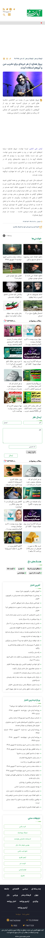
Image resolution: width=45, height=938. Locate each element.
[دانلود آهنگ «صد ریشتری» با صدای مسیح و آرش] (32, 249)
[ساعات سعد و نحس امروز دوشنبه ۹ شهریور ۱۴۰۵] (12, 249)
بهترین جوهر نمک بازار (22, 845)
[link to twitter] (7, 9)
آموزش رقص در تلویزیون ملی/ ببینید (27, 591)
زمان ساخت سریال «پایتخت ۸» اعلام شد (26, 673)
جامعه (6, 889)
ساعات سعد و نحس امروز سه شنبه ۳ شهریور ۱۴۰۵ (22, 766)
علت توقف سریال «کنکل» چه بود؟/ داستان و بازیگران (22, 640)
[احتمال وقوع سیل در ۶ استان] (32, 305)
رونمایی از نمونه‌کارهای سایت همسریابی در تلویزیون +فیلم (22, 597)
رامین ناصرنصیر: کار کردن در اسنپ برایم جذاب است (22, 615)
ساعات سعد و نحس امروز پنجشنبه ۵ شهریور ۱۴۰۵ (22, 745)
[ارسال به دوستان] (7, 59)
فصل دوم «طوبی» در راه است (30, 762)
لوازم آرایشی (22, 870)
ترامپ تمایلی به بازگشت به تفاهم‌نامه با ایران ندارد (22, 791)
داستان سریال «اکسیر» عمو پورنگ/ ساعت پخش (24, 718)
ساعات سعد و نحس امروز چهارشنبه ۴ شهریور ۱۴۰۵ (22, 770)
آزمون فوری (22, 857)
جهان (36, 895)
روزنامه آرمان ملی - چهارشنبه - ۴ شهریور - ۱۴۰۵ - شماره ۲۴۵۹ (23, 739)
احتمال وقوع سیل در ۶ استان (34, 314)
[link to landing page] (34, 12)
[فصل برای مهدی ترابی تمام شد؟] (12, 268)
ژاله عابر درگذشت (33, 652)
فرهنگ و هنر (38, 59)
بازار (8, 895)
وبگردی (35, 901)
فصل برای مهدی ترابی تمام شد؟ (14, 277)
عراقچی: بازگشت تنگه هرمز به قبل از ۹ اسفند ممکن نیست (22, 801)
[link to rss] (4, 9)
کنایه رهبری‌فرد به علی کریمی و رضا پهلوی (34, 296)
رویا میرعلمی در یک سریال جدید (29, 619)
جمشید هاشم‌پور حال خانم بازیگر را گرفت (25, 668)
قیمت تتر (23, 863)
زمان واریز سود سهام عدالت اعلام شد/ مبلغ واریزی (14, 314)
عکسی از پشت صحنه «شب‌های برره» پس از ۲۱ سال (22, 623)
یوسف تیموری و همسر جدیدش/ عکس (26, 787)
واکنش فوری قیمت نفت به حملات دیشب (28, 23)
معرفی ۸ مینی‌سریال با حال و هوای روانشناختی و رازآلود (23, 646)
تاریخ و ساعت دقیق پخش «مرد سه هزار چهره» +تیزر (22, 689)
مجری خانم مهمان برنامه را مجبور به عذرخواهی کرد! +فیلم (22, 609)
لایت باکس (22, 827)
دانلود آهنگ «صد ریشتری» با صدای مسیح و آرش (33, 258)
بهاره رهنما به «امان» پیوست (30, 636)
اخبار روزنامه (11, 901)
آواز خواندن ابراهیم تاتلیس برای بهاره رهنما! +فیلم (23, 664)
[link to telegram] (14, 9)
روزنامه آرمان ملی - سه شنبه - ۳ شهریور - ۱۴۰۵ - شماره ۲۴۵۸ (21, 731)
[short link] (10, 58)
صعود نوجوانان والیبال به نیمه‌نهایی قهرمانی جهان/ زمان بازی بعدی (22, 776)
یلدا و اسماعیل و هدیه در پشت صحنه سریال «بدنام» (22, 632)
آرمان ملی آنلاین (35, 148)
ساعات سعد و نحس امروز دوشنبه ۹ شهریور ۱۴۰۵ (12, 258)
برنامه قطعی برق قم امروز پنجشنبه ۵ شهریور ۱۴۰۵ (23, 749)
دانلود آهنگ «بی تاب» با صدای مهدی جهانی (33, 277)
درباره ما (18, 914)
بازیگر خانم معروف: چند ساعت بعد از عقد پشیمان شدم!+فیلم (23, 679)
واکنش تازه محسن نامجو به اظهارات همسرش (13, 296)
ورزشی (15, 895)
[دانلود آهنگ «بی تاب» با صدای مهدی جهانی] (32, 268)
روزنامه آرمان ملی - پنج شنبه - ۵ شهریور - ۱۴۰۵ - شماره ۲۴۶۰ (23, 712)
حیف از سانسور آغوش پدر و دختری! (28, 753)
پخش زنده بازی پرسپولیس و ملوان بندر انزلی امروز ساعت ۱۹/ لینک (23, 658)
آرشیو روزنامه (24, 901)
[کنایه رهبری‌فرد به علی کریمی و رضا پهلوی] (32, 287)
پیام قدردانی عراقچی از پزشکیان (29, 782)
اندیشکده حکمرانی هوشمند (22, 839)
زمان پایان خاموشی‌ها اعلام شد (29, 758)
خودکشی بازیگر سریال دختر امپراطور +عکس (25, 603)
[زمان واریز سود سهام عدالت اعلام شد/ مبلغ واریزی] (12, 305)
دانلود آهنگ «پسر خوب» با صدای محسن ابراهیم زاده (22, 795)
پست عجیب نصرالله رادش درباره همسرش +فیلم (24, 685)
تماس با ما (25, 914)
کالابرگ (23, 876)
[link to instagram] (10, 9)
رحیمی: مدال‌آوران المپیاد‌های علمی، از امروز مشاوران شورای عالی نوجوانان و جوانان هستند (22, 724)
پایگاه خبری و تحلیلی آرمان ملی (11, 930)
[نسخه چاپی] (4, 59)
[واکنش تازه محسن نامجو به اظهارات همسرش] (12, 287)
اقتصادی (15, 889)
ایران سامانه (18, 937)
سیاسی (25, 889)
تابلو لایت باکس (22, 851)
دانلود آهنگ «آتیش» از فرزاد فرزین (28, 807)
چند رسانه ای (36, 889)
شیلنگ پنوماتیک (22, 833)
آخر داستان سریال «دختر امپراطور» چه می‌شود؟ (24, 706)
